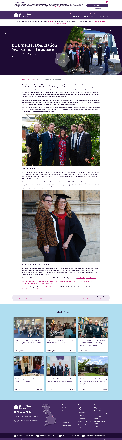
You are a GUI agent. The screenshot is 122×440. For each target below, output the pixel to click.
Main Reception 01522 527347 (47, 435)
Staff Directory (82, 424)
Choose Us (76, 16)
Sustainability (97, 411)
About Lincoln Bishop (68, 419)
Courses (66, 16)
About (104, 16)
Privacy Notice (98, 426)
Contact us (81, 415)
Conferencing (81, 418)
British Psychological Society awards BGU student (33, 299)
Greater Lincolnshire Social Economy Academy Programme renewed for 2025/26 (93, 381)
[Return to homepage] (23, 15)
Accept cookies (97, 5)
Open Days (65, 408)
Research (92, 13)
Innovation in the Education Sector (93, 299)
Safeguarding (97, 408)
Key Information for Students (83, 408)
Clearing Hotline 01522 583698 (24, 435)
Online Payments (66, 416)
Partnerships (81, 412)
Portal (79, 427)
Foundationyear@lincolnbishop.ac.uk (33, 289)
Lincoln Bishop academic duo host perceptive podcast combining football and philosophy (92, 342)
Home (23, 79)
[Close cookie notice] (107, 2)
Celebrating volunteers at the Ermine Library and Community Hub (28, 380)
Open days (80, 13)
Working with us (66, 425)
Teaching (86, 13)
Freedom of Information (84, 421)
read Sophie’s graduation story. (86, 278)
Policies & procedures (84, 405)
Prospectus (73, 13)
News (28, 79)
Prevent (96, 405)
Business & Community (91, 16)
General (33, 79)
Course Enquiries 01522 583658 (70, 435)
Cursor (106, 439)
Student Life (65, 413)
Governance (65, 422)
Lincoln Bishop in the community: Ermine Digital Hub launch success (28, 341)
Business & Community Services (100, 417)
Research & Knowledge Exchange (100, 422)
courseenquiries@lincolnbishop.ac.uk (95, 435)
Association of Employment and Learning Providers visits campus (59, 380)
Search (104, 13)
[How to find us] (49, 415)
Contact (98, 13)
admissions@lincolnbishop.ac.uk (48, 287)
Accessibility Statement (100, 413)
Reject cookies (97, 8)
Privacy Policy (58, 6)
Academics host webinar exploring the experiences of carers (60, 341)
